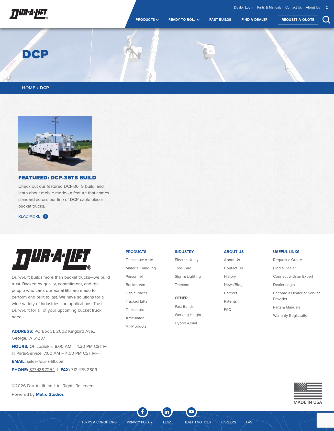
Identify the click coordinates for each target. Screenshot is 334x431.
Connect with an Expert (293, 276)
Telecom (182, 284)
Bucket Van (135, 284)
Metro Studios (50, 394)
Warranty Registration (291, 315)
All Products (136, 326)
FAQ (227, 309)
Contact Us (293, 7)
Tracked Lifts (136, 301)
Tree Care (183, 268)
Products (145, 19)
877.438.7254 (42, 369)
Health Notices (197, 422)
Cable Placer (136, 293)
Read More (29, 216)
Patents (230, 301)
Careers (230, 293)
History (230, 276)
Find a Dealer (255, 19)
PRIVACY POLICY (140, 422)
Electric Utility (187, 259)
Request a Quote (287, 259)
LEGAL (168, 422)
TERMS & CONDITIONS (99, 422)
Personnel (134, 276)
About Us (313, 7)
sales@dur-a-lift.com (46, 361)
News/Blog (233, 284)
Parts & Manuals (269, 7)
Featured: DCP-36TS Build (57, 178)
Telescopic (135, 309)
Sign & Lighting (188, 276)
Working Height (188, 314)
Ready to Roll (182, 19)
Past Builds (220, 19)
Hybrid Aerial (186, 323)
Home (28, 88)
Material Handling (141, 268)
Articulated (135, 317)
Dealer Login (243, 7)
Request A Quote (298, 19)
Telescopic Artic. (140, 259)
